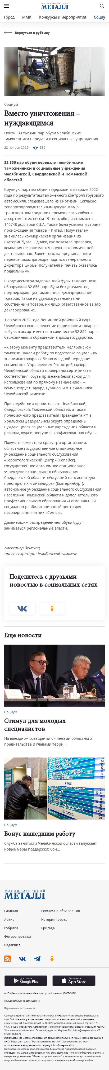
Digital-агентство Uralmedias (20, 1008)
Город (9, 17)
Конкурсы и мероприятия (63, 17)
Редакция (12, 945)
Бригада (48, 928)
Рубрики (11, 928)
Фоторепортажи (17, 936)
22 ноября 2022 (16, 147)
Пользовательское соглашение (22, 1000)
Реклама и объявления (60, 911)
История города (54, 919)
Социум (101, 17)
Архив (9, 919)
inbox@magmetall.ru (84, 1030)
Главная (11, 911)
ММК (26, 17)
